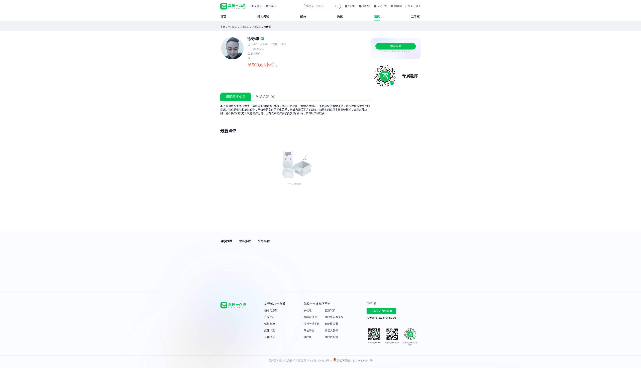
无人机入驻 (382, 6)
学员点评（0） (266, 96)
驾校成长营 (331, 337)
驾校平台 (309, 330)
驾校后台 (398, 6)
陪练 (377, 16)
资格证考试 (310, 317)
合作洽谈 (269, 337)
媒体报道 (269, 330)
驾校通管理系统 (334, 317)
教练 (340, 16)
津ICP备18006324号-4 (319, 360)
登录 (410, 6)
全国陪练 (232, 27)
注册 (418, 6)
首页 (223, 16)
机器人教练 (331, 330)
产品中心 (269, 317)
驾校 (303, 16)
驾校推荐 (226, 241)
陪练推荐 (264, 241)
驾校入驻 (366, 6)
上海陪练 (244, 27)
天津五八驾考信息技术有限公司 (287, 360)
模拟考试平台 (312, 323)
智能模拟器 (331, 323)
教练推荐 (245, 241)
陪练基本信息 (236, 96)
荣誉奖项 (269, 323)
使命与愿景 (271, 310)
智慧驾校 (330, 310)
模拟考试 (263, 16)
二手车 (415, 16)
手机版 (308, 310)
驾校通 (308, 337)
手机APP (352, 6)
